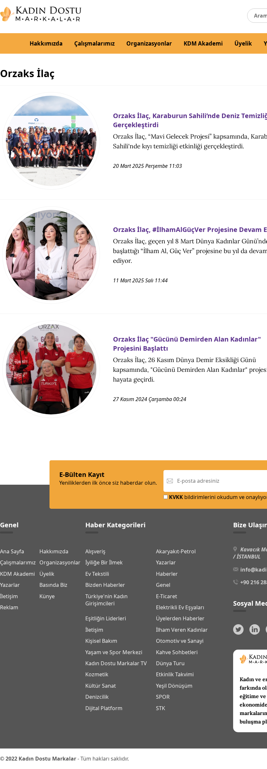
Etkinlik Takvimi (175, 674)
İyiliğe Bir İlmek (104, 562)
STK (160, 708)
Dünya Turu (170, 663)
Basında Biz (53, 584)
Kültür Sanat (100, 685)
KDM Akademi (203, 43)
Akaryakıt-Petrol (176, 551)
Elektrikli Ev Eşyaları (180, 607)
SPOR (163, 696)
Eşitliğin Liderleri (105, 618)
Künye (47, 596)
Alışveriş (95, 551)
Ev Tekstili (97, 573)
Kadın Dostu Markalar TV (116, 663)
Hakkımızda (46, 43)
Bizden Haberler (105, 584)
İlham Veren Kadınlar (182, 629)
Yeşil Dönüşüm (174, 685)
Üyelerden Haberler (180, 618)
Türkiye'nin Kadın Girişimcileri (106, 600)
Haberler (167, 573)
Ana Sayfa (12, 551)
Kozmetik (96, 674)
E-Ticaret (166, 596)
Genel (163, 584)
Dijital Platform (103, 708)
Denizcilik (97, 696)
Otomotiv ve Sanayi (180, 640)
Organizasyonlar (149, 43)
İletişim (9, 596)
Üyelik (243, 43)
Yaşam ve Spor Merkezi (113, 652)
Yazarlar (10, 584)
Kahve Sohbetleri (177, 652)
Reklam (9, 607)
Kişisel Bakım (101, 640)
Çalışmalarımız (94, 43)
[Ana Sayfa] (40, 19)
